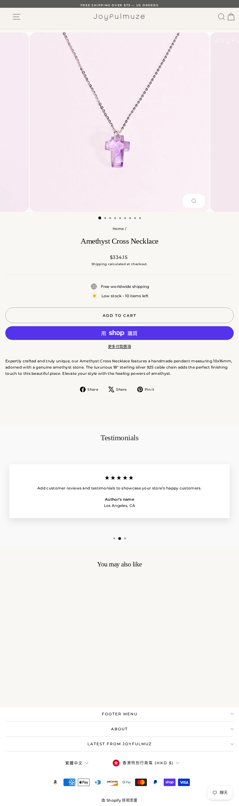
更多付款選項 (119, 346)
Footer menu (120, 714)
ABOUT (119, 729)
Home (118, 229)
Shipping (99, 264)
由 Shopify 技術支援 (119, 800)
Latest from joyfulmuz (119, 744)
